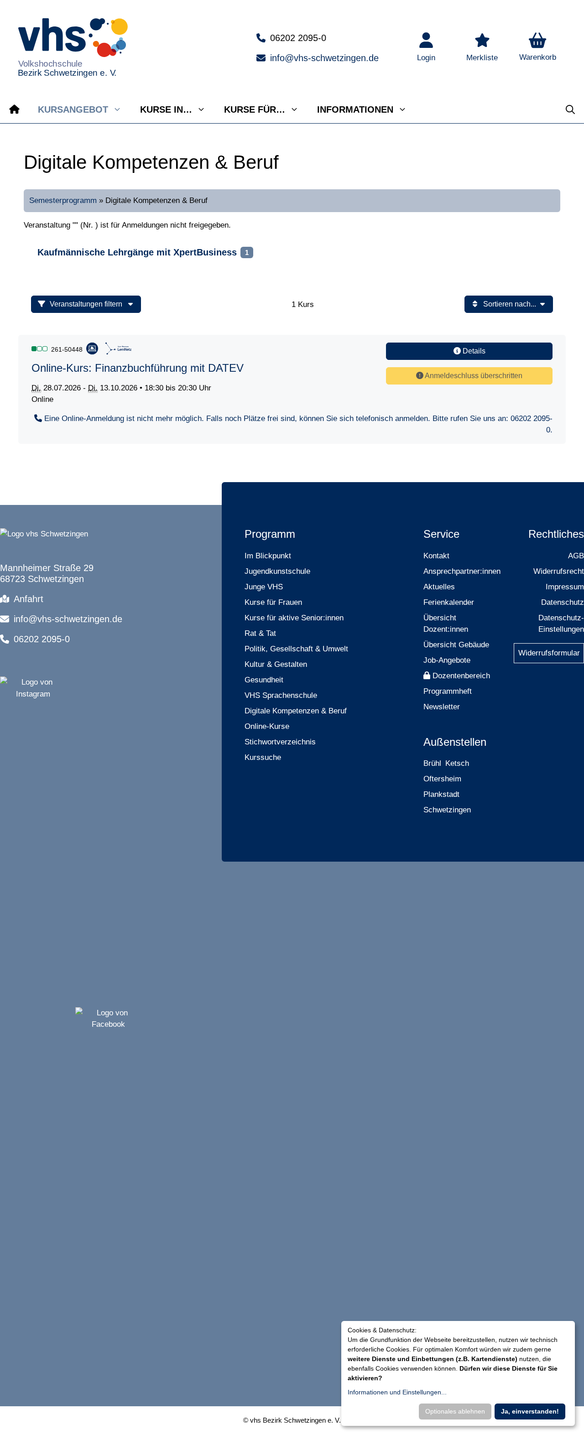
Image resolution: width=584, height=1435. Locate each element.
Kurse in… (166, 109)
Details (473, 351)
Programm (270, 534)
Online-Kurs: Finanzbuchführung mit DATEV (137, 368)
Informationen (355, 109)
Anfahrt (28, 599)
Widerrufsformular (549, 653)
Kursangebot (73, 109)
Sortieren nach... (509, 304)
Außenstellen (454, 742)
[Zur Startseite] (14, 109)
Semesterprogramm (63, 200)
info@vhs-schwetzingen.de (324, 58)
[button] (537, 48)
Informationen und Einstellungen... (397, 1392)
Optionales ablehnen (455, 1411)
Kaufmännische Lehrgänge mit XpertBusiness (137, 252)
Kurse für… (254, 109)
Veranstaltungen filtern (87, 304)
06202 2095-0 (298, 38)
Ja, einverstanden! (530, 1411)
